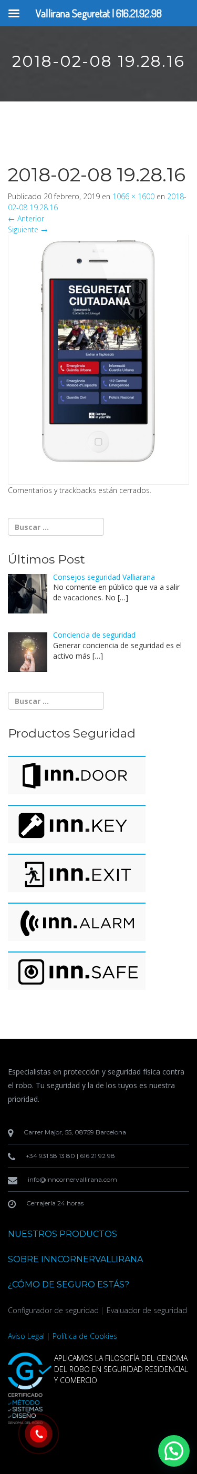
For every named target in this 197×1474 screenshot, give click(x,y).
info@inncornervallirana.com (72, 1179)
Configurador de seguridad (53, 1310)
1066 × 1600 (133, 196)
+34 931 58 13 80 (50, 1156)
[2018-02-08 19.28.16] (98, 354)
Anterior (26, 218)
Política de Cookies (85, 1336)
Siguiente (28, 229)
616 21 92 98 (97, 1156)
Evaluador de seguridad (147, 1310)
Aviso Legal (26, 1336)
